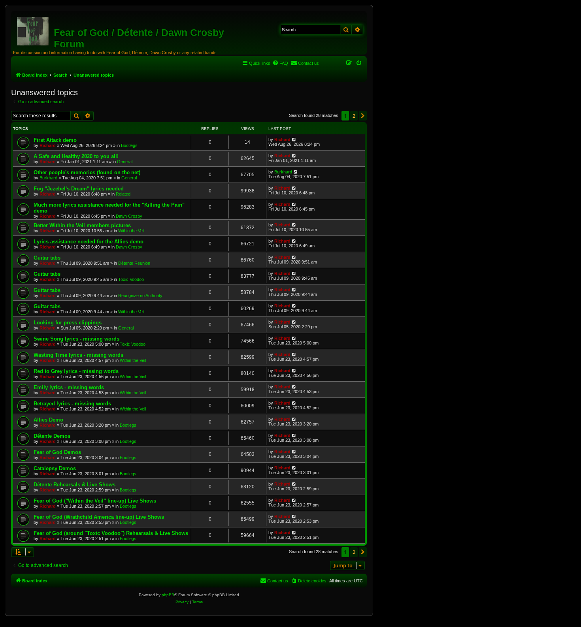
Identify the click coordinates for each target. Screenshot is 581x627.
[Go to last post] (294, 139)
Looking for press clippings (68, 323)
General (124, 161)
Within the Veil (131, 230)
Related (123, 194)
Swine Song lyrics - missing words (76, 339)
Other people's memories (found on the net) (87, 172)
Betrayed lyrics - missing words (72, 404)
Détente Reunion (134, 263)
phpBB (168, 595)
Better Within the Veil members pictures (82, 225)
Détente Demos (52, 436)
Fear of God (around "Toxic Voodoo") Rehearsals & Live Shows (111, 533)
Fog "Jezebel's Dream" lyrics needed (79, 189)
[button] (363, 116)
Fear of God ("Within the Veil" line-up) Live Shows (95, 501)
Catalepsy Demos (55, 468)
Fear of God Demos (57, 452)
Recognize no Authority (140, 295)
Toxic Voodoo (131, 279)
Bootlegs (129, 145)
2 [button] (354, 115)
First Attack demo (55, 140)
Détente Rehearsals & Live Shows (74, 485)
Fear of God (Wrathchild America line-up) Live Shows (99, 517)
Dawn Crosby (129, 216)
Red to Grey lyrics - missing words (76, 371)
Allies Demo (48, 420)
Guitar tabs (47, 258)
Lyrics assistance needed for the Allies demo (88, 242)
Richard (48, 145)
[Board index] (33, 29)
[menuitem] (280, 63)
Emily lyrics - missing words (69, 387)
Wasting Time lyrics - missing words (78, 355)
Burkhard (48, 177)
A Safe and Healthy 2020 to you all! (76, 156)
